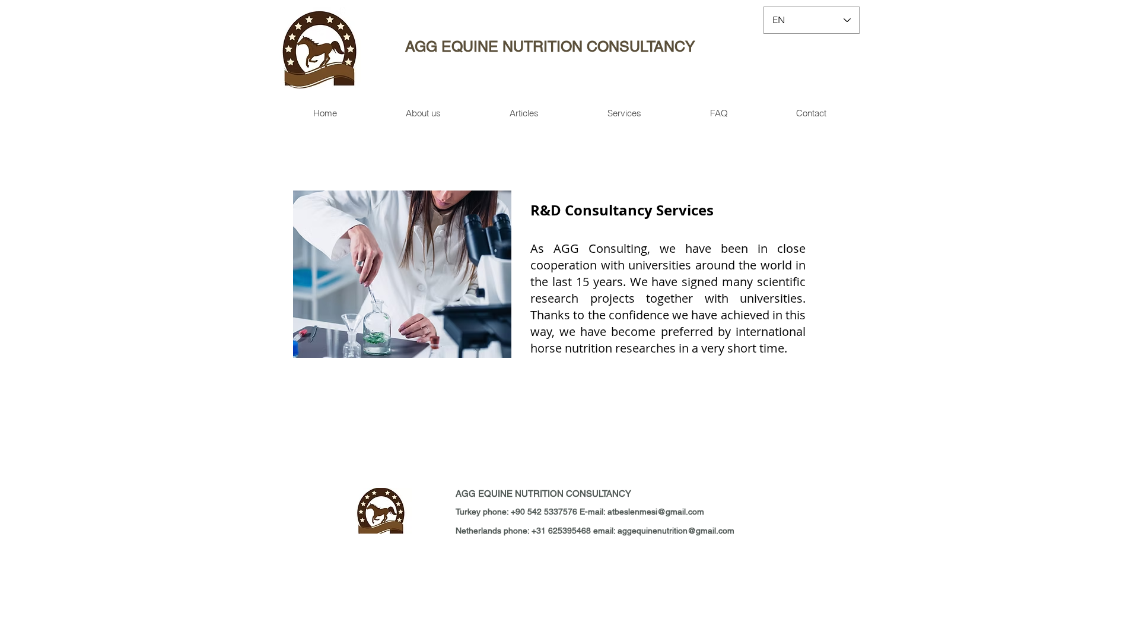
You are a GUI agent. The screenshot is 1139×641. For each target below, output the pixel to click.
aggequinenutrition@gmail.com (676, 530)
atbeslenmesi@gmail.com (655, 511)
